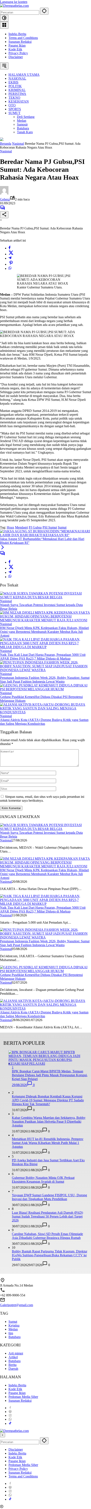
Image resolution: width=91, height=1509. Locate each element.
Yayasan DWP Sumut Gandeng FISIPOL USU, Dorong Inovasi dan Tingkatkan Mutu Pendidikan (49, 1197)
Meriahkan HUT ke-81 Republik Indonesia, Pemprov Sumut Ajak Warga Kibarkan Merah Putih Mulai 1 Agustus (47, 1142)
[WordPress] (10, 1411)
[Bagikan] (4, 214)
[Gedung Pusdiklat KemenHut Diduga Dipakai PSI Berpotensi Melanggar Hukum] (45, 689)
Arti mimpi (15, 1353)
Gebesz (5, 199)
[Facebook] (9, 248)
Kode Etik (15, 49)
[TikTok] (10, 1423)
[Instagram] (10, 1415)
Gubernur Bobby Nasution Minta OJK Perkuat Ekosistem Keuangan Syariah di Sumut (43, 1179)
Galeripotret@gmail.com (16, 1305)
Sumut (62, 527)
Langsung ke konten (13, 2)
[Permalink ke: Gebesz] (4, 193)
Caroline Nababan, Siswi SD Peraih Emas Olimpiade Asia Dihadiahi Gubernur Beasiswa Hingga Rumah (47, 1236)
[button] (44, 11)
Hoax (10, 527)
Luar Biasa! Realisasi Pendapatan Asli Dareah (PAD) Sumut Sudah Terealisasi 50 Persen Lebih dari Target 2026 (47, 1216)
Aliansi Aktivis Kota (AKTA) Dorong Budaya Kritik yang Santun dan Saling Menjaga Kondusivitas (44, 721)
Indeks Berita (17, 34)
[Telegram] (9, 258)
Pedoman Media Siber (23, 1397)
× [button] (2, 1435)
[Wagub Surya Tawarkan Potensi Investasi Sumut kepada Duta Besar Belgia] (45, 597)
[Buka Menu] (4, 25)
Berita (12, 1365)
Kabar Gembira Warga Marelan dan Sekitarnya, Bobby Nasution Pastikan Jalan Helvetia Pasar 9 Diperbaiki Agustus (48, 1121)
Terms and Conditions (23, 38)
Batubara (14, 1337)
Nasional (6, 151)
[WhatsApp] (9, 268)
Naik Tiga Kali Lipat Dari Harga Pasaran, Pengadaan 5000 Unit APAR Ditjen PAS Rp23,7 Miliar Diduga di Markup (42, 656)
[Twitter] (11, 254)
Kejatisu (13, 1325)
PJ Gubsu (35, 527)
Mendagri (21, 527)
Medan (13, 1329)
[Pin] (11, 264)
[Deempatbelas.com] (14, 5)
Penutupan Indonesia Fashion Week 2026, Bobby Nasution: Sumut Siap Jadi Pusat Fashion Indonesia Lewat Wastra (45, 679)
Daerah (13, 1368)
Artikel (13, 1357)
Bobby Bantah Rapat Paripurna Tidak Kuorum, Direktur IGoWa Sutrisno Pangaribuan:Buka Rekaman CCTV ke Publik (49, 1255)
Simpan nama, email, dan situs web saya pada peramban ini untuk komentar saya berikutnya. (42, 798)
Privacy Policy (18, 53)
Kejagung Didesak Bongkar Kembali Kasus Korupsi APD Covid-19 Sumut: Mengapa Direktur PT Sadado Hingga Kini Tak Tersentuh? (48, 1100)
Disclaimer (15, 57)
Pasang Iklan (17, 45)
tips (10, 1333)
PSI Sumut (50, 527)
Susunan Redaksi (20, 41)
